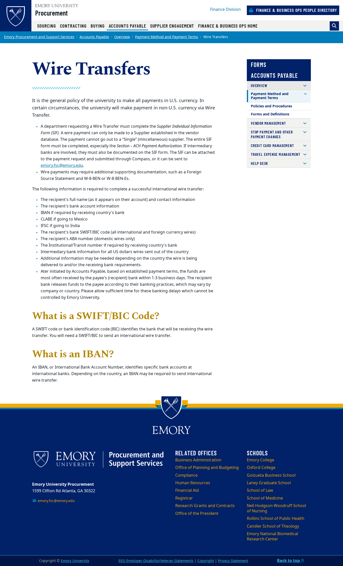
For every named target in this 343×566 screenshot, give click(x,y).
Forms (258, 64)
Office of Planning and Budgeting (207, 468)
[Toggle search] (334, 26)
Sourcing (46, 26)
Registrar (184, 498)
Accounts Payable (128, 26)
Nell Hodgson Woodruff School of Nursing (276, 508)
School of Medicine (265, 498)
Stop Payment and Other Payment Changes (272, 134)
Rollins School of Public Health (275, 519)
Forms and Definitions (270, 114)
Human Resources (192, 483)
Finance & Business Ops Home (227, 26)
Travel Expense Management (275, 154)
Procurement (51, 12)
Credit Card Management (272, 145)
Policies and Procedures (271, 106)
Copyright (205, 560)
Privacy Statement (233, 560)
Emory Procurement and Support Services (39, 37)
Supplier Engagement (172, 26)
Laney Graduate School (269, 483)
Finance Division (225, 10)
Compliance (186, 475)
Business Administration (198, 460)
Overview (122, 37)
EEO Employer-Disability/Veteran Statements (156, 560)
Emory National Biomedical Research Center (272, 536)
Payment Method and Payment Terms (166, 37)
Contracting (73, 26)
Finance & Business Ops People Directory (296, 10)
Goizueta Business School (271, 475)
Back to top (289, 561)
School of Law (260, 490)
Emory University (75, 560)
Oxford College (261, 468)
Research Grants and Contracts (205, 506)
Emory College (260, 460)
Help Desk (259, 163)
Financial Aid (187, 490)
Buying (98, 26)
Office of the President (196, 514)
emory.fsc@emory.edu (62, 166)
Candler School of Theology (273, 526)
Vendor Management (268, 123)
